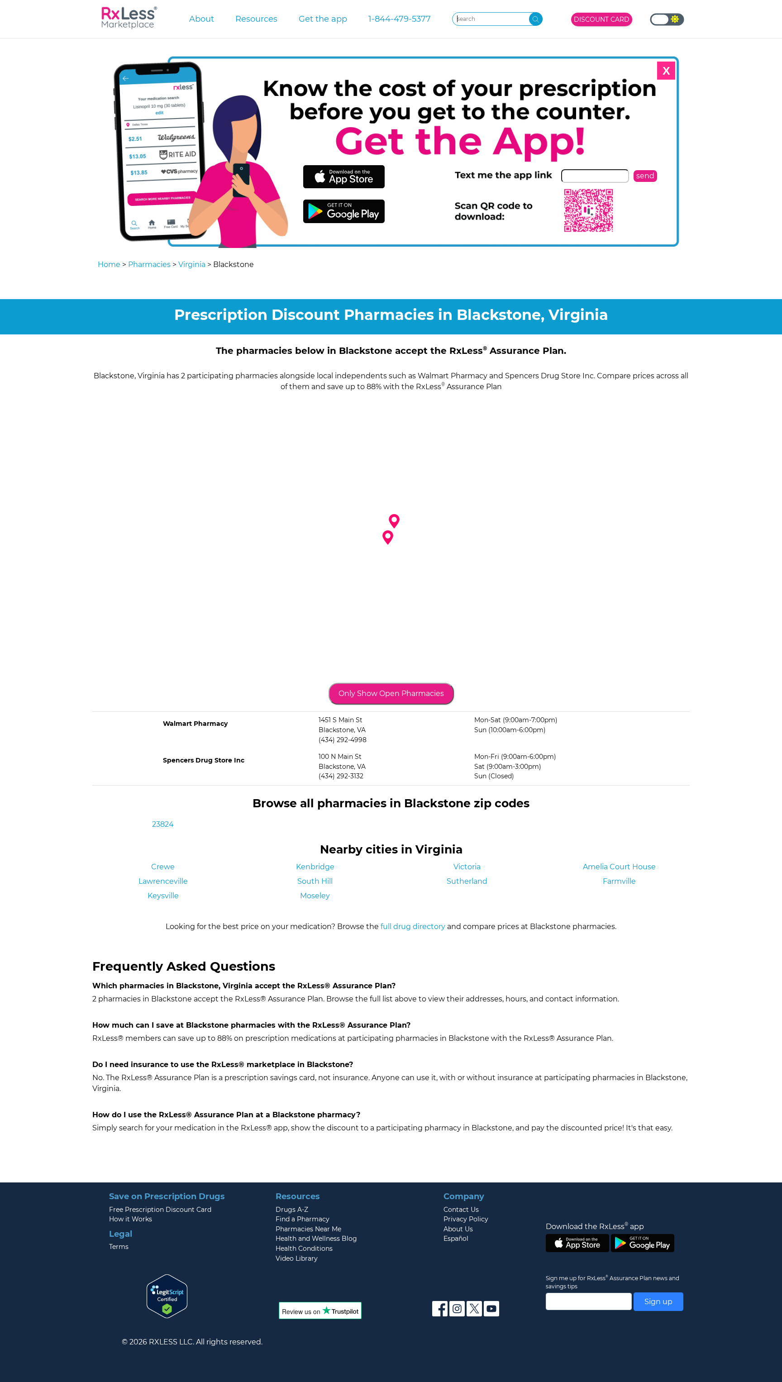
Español (455, 1238)
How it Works (130, 1219)
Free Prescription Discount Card (160, 1210)
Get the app (323, 19)
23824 (163, 824)
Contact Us (461, 1210)
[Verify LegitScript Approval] (167, 1295)
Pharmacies (149, 264)
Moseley (315, 895)
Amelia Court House (619, 867)
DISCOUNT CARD (601, 19)
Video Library (297, 1258)
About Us (458, 1229)
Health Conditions (304, 1248)
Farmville (619, 881)
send (645, 176)
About (201, 19)
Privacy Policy (465, 1219)
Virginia (191, 264)
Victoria (467, 867)
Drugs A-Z (292, 1210)
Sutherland (467, 881)
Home (109, 264)
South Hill (315, 881)
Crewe (163, 867)
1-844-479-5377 (399, 19)
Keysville (163, 895)
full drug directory (413, 926)
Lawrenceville (163, 881)
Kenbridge (315, 867)
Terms (119, 1247)
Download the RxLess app (595, 1226)
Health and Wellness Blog (316, 1238)
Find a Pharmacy (302, 1219)
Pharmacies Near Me (308, 1229)
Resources (256, 19)
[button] (388, 537)
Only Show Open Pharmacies (391, 693)
